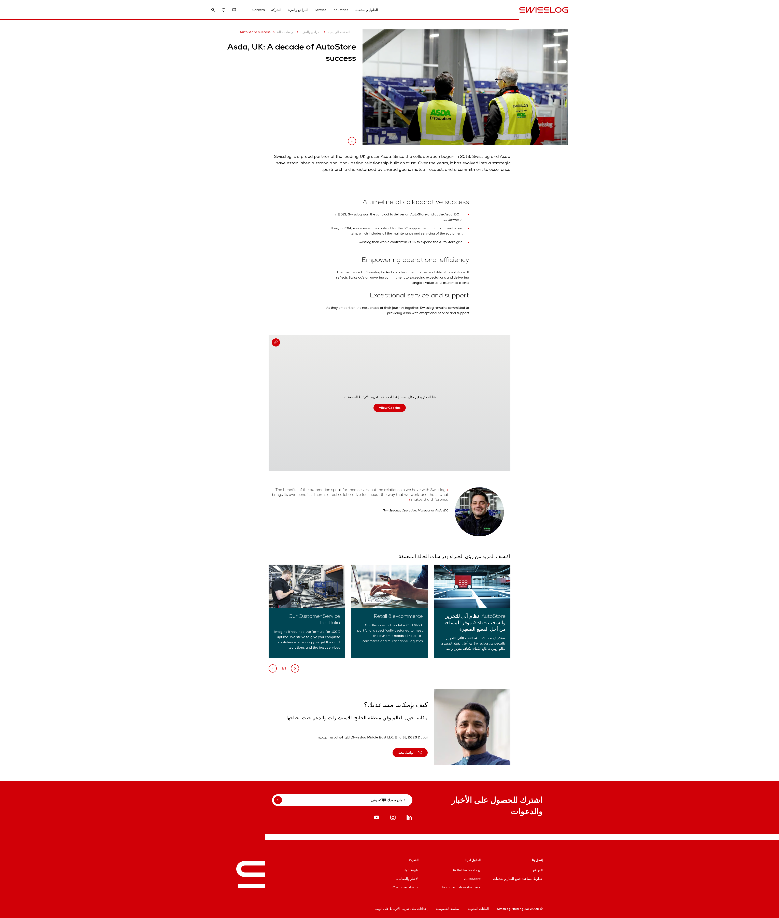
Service (320, 10)
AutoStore (472, 879)
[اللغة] (224, 10)
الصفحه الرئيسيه (339, 32)
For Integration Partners (461, 887)
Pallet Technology (467, 870)
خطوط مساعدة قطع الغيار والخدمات (518, 879)
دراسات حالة (285, 32)
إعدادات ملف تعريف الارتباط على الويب (401, 909)
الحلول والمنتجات (366, 10)
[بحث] (213, 10)
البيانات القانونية (478, 909)
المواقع (538, 870)
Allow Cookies (389, 408)
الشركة (276, 10)
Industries (340, 10)
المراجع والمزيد (298, 10)
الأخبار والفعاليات (407, 879)
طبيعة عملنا (411, 870)
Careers (258, 10)
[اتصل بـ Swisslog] (234, 10)
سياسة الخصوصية (447, 909)
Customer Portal (406, 887)
